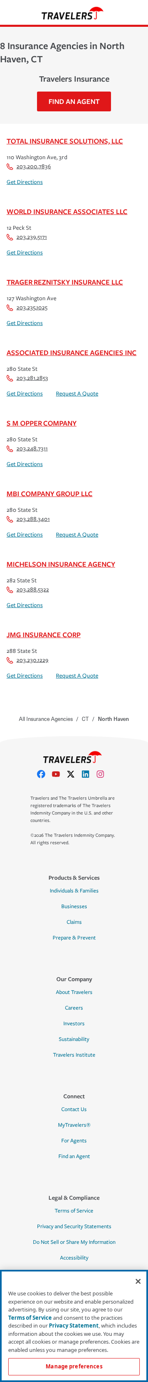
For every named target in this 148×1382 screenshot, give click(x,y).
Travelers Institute (74, 1055)
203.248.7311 (32, 448)
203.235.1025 (31, 307)
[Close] (138, 1281)
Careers (74, 1008)
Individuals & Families (74, 891)
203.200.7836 (33, 166)
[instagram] (103, 774)
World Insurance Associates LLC (67, 211)
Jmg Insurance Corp (44, 634)
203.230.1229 (32, 660)
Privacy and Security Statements (74, 1226)
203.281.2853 (32, 377)
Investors (74, 1023)
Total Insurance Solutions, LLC (65, 141)
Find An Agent (74, 101)
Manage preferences (74, 1366)
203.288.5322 (32, 589)
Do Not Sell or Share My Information (74, 1242)
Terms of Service (74, 1211)
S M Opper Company (41, 423)
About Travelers (74, 992)
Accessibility (74, 1258)
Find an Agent (74, 1156)
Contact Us (74, 1109)
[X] (74, 774)
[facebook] (44, 774)
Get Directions (25, 182)
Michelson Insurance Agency (61, 564)
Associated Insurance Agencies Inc (71, 352)
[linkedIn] (88, 774)
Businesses (74, 906)
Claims (74, 922)
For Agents (74, 1140)
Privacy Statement (74, 1325)
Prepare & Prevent (74, 938)
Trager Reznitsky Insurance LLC (65, 282)
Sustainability (74, 1039)
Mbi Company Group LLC (49, 493)
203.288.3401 (33, 519)
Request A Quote (77, 393)
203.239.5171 (31, 236)
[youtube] (59, 774)
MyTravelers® (74, 1125)
